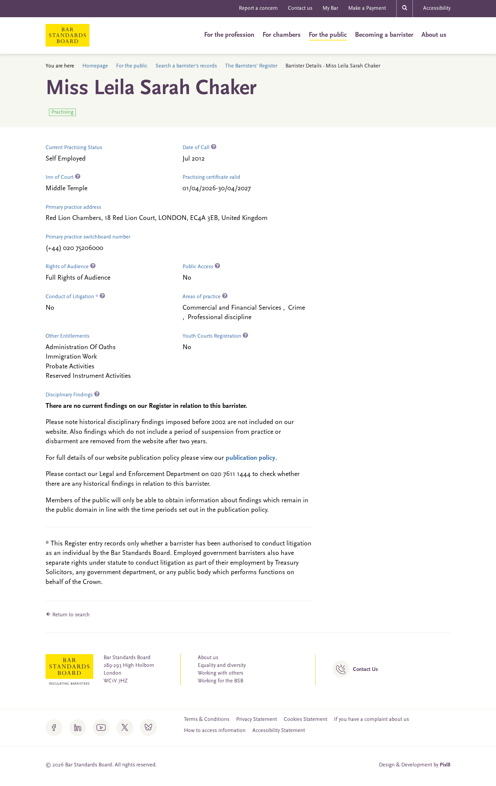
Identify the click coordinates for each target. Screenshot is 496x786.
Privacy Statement (256, 719)
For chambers (282, 35)
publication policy (250, 458)
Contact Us (365, 669)
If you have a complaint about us (371, 719)
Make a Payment (367, 8)
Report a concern (258, 8)
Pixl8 (445, 765)
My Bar (330, 8)
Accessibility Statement (278, 730)
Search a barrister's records (186, 66)
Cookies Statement (305, 719)
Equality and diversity (222, 665)
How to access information (215, 730)
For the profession (229, 35)
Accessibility (436, 8)
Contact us (300, 8)
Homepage (95, 66)
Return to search (70, 615)
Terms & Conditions (206, 719)
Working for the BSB (220, 681)
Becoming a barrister (384, 35)
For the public (328, 35)
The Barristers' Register (251, 66)
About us (433, 35)
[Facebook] (54, 727)
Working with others (220, 673)
